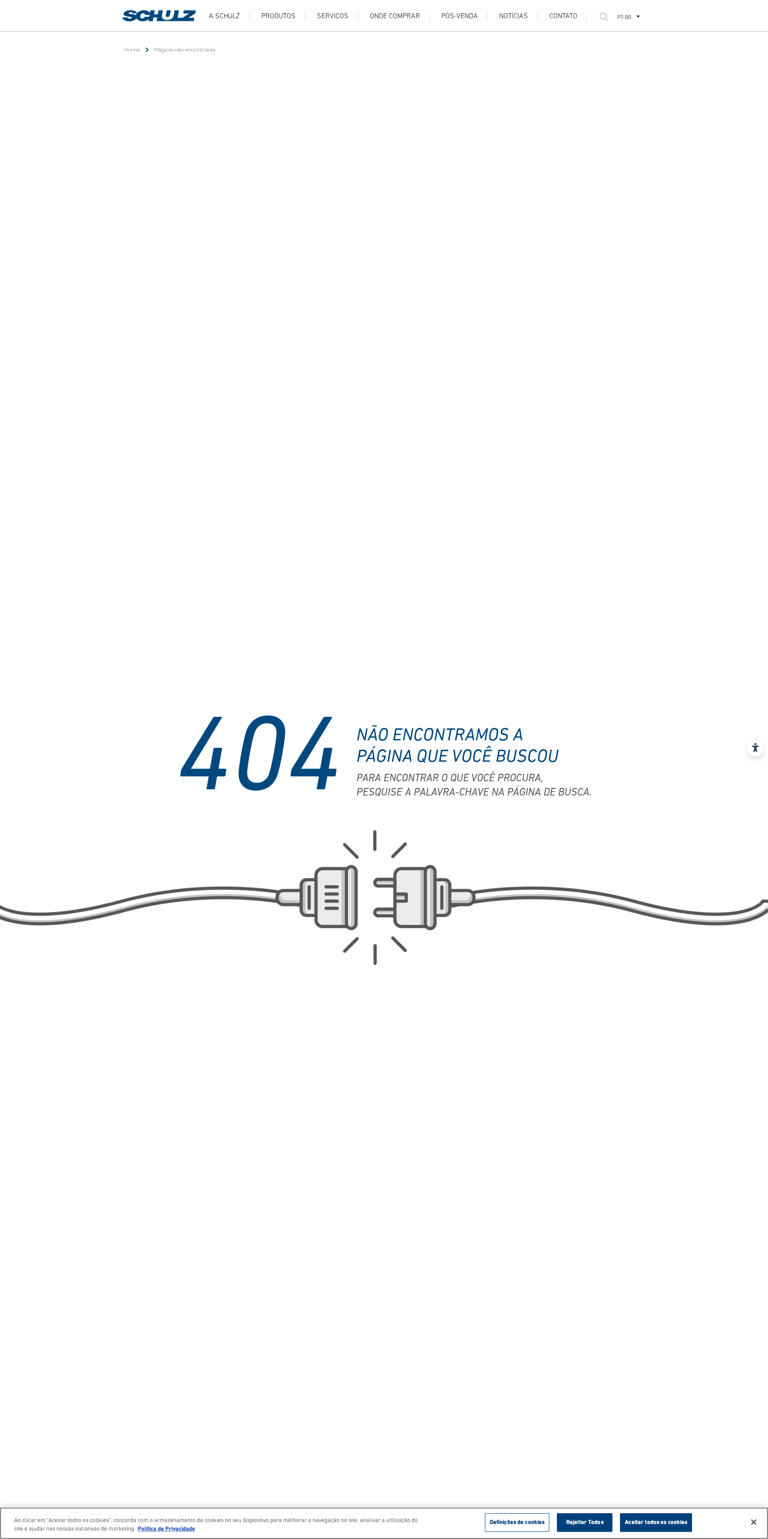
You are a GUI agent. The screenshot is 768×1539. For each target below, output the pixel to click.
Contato (563, 16)
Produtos (278, 16)
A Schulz (224, 16)
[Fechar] (754, 1522)
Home (132, 49)
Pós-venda (459, 16)
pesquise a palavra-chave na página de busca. (474, 793)
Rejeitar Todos (585, 1522)
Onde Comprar (395, 16)
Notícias (513, 16)
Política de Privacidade (166, 1529)
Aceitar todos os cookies (656, 1522)
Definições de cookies (517, 1522)
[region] (384, 1523)
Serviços (332, 16)
